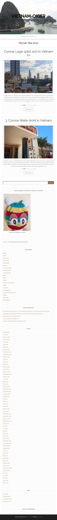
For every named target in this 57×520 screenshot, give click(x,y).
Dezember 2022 (7, 389)
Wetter (5, 295)
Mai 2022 (5, 401)
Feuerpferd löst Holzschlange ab (11, 316)
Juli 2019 (5, 473)
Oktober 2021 (6, 418)
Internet (5, 265)
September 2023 (7, 374)
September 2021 (7, 421)
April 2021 (5, 433)
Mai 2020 (5, 455)
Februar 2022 (6, 408)
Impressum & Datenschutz (28, 36)
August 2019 (6, 470)
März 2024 (5, 364)
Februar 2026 (6, 337)
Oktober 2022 (6, 394)
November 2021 (7, 416)
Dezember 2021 (7, 413)
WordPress (29, 517)
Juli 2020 (5, 450)
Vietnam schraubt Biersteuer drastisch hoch (14, 321)
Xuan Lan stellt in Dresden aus (11, 318)
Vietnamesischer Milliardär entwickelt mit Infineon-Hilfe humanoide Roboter (22, 313)
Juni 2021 (5, 428)
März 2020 (5, 460)
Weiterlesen (28, 109)
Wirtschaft (5, 297)
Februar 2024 (6, 367)
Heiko (24, 105)
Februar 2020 (6, 463)
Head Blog (40, 517)
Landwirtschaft (7, 273)
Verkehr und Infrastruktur (9, 292)
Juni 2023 (5, 379)
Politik (4, 278)
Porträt (5, 280)
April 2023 (5, 381)
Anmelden (5, 494)
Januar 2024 (6, 369)
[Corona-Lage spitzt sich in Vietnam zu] (28, 76)
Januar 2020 (6, 465)
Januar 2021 (6, 438)
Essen (4, 255)
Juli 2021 (5, 426)
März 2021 (5, 436)
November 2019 (7, 468)
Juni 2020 (5, 453)
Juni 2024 (5, 362)
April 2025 (5, 344)
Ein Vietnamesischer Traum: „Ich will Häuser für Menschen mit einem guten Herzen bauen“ (26, 311)
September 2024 (7, 354)
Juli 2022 (5, 399)
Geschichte (6, 260)
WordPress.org (7, 501)
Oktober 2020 (6, 446)
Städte (4, 285)
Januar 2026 (6, 339)
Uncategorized (7, 290)
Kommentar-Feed (7, 499)
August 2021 (6, 423)
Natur (4, 275)
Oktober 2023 (6, 371)
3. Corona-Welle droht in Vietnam (28, 120)
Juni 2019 (5, 475)
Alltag (4, 253)
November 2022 (7, 391)
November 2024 (7, 352)
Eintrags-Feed (6, 496)
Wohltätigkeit (6, 300)
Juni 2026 (5, 334)
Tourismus (5, 287)
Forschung (6, 258)
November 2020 (7, 443)
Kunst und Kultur (7, 268)
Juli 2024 (5, 359)
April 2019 (5, 480)
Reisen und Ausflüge (8, 282)
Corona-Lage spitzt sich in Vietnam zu (28, 53)
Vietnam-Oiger (28, 16)
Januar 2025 (6, 349)
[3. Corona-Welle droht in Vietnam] (28, 142)
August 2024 (6, 357)
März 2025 (5, 347)
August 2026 (6, 332)
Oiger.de (5, 242)
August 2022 (6, 396)
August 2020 (6, 448)
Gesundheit (28, 58)
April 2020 (5, 458)
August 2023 (6, 376)
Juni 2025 (5, 342)
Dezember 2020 (7, 441)
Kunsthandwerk (7, 270)
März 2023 (5, 384)
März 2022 (5, 406)
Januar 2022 (6, 411)
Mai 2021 (5, 431)
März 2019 (5, 483)
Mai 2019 (5, 478)
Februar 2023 (6, 386)
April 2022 (5, 404)
